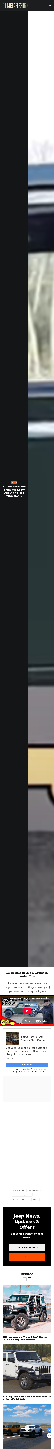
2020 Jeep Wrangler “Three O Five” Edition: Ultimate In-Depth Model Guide (25, 1338)
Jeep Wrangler (19, 1190)
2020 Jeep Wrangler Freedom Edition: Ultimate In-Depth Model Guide (27, 1397)
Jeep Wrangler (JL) (35, 1190)
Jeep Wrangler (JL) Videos (22, 1195)
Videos (14, 482)
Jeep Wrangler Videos (21, 1199)
